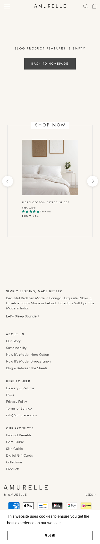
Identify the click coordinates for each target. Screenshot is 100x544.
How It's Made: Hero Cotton (27, 354)
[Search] (85, 6)
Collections (14, 462)
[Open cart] (93, 6)
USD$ (89, 494)
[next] (92, 181)
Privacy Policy (16, 401)
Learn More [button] (73, 523)
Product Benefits (18, 435)
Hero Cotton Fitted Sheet (45, 202)
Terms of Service (19, 408)
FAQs (10, 394)
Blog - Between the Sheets (26, 368)
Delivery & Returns (20, 388)
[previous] (7, 181)
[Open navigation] (6, 6)
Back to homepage (49, 64)
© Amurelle (15, 495)
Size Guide (14, 448)
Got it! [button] (50, 535)
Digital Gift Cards (19, 455)
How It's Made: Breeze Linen (28, 361)
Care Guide (15, 441)
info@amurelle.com (21, 415)
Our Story (13, 341)
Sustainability (16, 347)
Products (12, 469)
